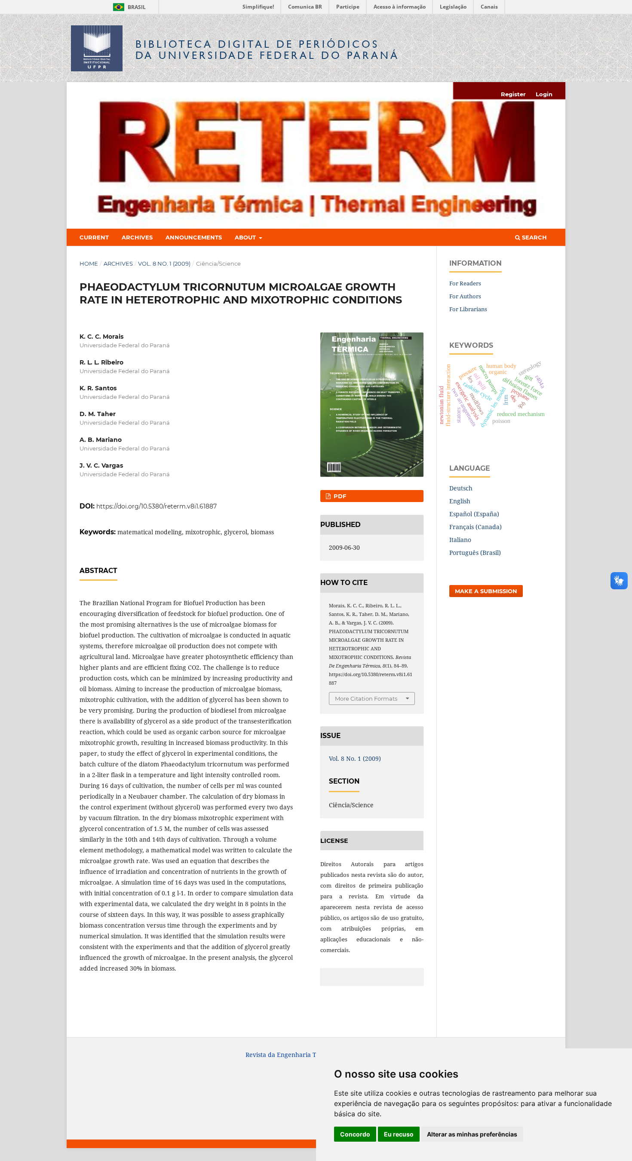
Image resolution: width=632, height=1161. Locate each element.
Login (544, 94)
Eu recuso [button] (399, 1134)
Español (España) (474, 514)
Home (89, 263)
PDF (339, 496)
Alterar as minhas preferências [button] (472, 1134)
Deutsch (460, 488)
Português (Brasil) (475, 552)
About (246, 237)
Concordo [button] (355, 1134)
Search (533, 237)
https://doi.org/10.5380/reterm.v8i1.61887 (156, 506)
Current (94, 237)
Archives (137, 237)
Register (513, 94)
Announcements (194, 237)
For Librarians (468, 309)
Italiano (460, 540)
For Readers (465, 283)
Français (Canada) (475, 527)
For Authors (465, 296)
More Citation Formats (366, 698)
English (459, 501)
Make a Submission (486, 591)
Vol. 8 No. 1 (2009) (164, 263)
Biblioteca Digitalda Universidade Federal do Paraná (267, 49)
